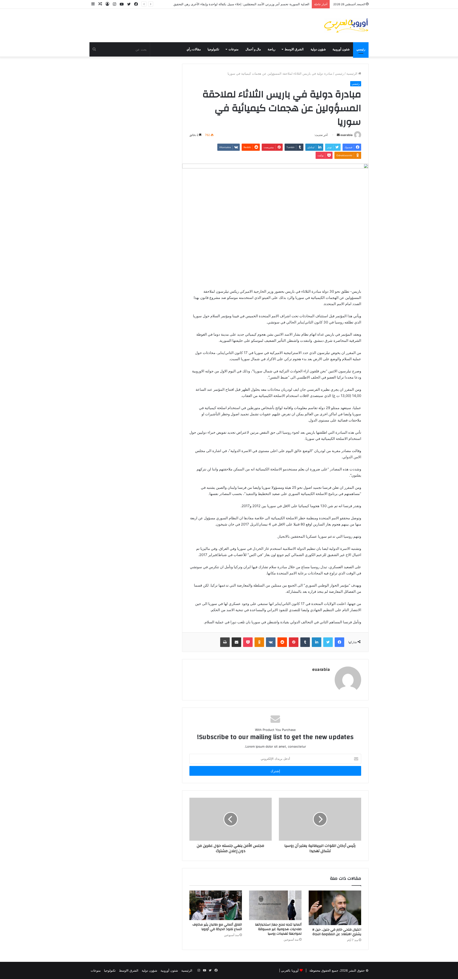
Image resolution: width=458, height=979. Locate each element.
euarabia (346, 135)
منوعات (234, 49)
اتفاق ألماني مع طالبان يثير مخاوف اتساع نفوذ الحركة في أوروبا (217, 927)
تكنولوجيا (213, 49)
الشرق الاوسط (294, 49)
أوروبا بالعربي (290, 970)
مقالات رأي (194, 49)
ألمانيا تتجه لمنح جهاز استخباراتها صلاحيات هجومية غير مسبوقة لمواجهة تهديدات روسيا (278, 929)
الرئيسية (352, 73)
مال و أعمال (253, 49)
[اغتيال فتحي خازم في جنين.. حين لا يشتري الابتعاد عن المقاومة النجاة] (335, 907)
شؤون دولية (318, 49)
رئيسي (360, 49)
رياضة (271, 49)
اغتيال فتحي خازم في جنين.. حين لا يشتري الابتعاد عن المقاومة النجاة (336, 932)
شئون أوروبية (341, 49)
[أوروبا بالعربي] (346, 25)
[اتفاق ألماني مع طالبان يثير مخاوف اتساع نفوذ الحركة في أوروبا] (215, 905)
